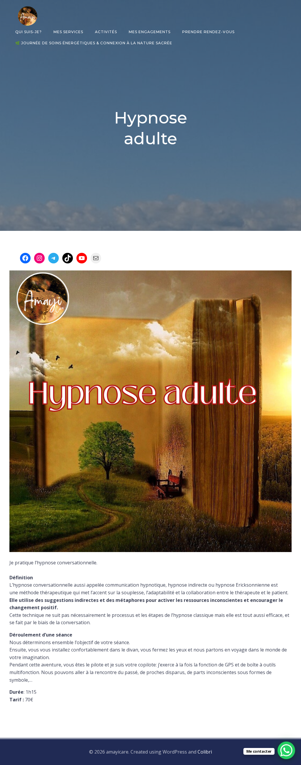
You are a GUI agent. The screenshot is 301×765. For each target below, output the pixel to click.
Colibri (205, 752)
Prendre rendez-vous (208, 32)
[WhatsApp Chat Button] (286, 750)
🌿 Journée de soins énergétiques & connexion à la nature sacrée (93, 43)
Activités (106, 32)
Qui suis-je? (28, 32)
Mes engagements (149, 32)
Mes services (68, 32)
